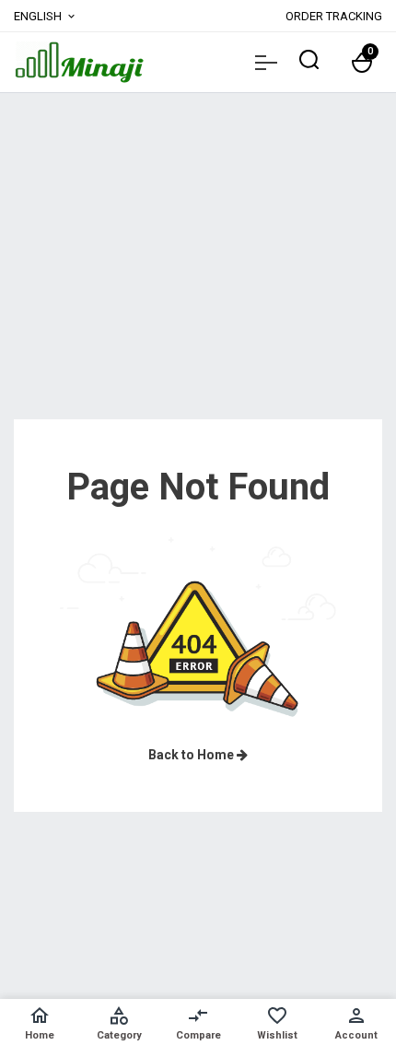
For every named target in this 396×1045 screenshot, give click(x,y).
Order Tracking (333, 16)
